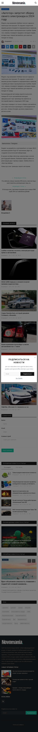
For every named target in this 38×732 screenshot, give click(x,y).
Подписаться (27, 374)
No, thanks (19, 378)
